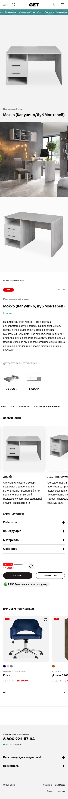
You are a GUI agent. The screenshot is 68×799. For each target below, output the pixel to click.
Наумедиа (60, 791)
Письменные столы (15, 280)
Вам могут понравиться (47, 406)
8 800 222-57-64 (54, 5)
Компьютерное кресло (14, 671)
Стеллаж (56, 671)
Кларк (7, 675)
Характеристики (20, 406)
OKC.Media (60, 785)
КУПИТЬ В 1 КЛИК (50, 575)
